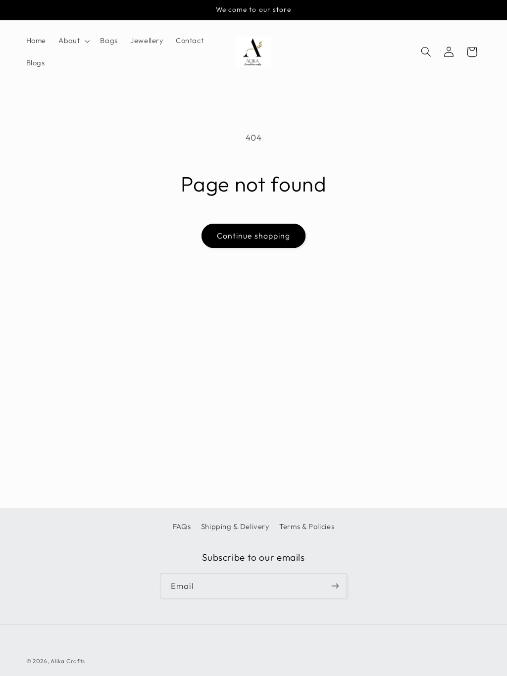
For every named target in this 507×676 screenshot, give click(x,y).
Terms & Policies (306, 526)
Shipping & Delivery (235, 526)
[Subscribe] (335, 586)
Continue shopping (253, 236)
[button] (73, 41)
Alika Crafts (68, 661)
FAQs (182, 526)
